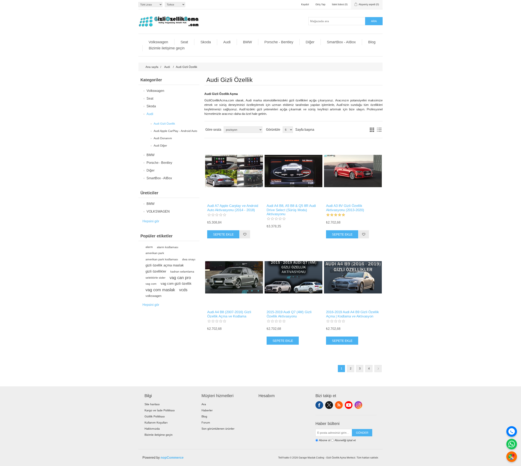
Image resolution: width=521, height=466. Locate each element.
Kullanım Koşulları (156, 422)
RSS (339, 405)
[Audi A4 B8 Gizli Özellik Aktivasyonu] (234, 277)
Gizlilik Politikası (154, 416)
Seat (184, 42)
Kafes (371, 129)
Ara (374, 21)
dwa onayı (188, 259)
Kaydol (305, 4)
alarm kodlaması (167, 247)
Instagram (358, 405)
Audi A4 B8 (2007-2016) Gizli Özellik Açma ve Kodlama (229, 314)
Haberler (207, 410)
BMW (247, 42)
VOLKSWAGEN (158, 211)
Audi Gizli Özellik (164, 123)
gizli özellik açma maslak (165, 265)
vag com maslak (160, 290)
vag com (151, 283)
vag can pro (180, 277)
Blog (371, 42)
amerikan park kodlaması (162, 259)
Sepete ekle (223, 234)
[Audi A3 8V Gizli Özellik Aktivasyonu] (353, 171)
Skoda (205, 42)
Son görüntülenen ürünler (217, 428)
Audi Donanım (163, 138)
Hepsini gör (150, 221)
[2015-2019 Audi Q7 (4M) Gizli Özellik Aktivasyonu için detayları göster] (293, 277)
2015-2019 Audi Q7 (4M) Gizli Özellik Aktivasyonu (289, 314)
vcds (183, 290)
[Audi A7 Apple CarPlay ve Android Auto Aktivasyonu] (234, 171)
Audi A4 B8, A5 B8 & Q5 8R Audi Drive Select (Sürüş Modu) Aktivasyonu (291, 210)
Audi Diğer (160, 145)
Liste (379, 129)
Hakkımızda (152, 428)
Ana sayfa (152, 66)
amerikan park (155, 253)
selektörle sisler (155, 277)
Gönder (362, 432)
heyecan (329, 405)
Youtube (348, 405)
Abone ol (324, 440)
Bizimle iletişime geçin (167, 48)
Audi (227, 42)
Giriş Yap (320, 4)
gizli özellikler (156, 271)
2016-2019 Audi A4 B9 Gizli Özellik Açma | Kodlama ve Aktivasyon (352, 314)
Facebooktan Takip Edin (319, 405)
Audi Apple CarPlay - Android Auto (175, 131)
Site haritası (152, 404)
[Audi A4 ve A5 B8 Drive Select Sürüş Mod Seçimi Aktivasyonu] (293, 171)
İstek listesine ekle (244, 234)
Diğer (310, 42)
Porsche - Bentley (278, 42)
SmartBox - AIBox (341, 42)
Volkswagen (158, 42)
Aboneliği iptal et (345, 440)
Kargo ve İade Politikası (159, 410)
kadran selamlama (182, 271)
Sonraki (378, 368)
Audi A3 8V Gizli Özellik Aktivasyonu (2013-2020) (345, 208)
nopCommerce (172, 457)
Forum (205, 422)
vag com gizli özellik (176, 284)
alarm (149, 247)
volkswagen (153, 296)
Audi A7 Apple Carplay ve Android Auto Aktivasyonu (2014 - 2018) (232, 208)
